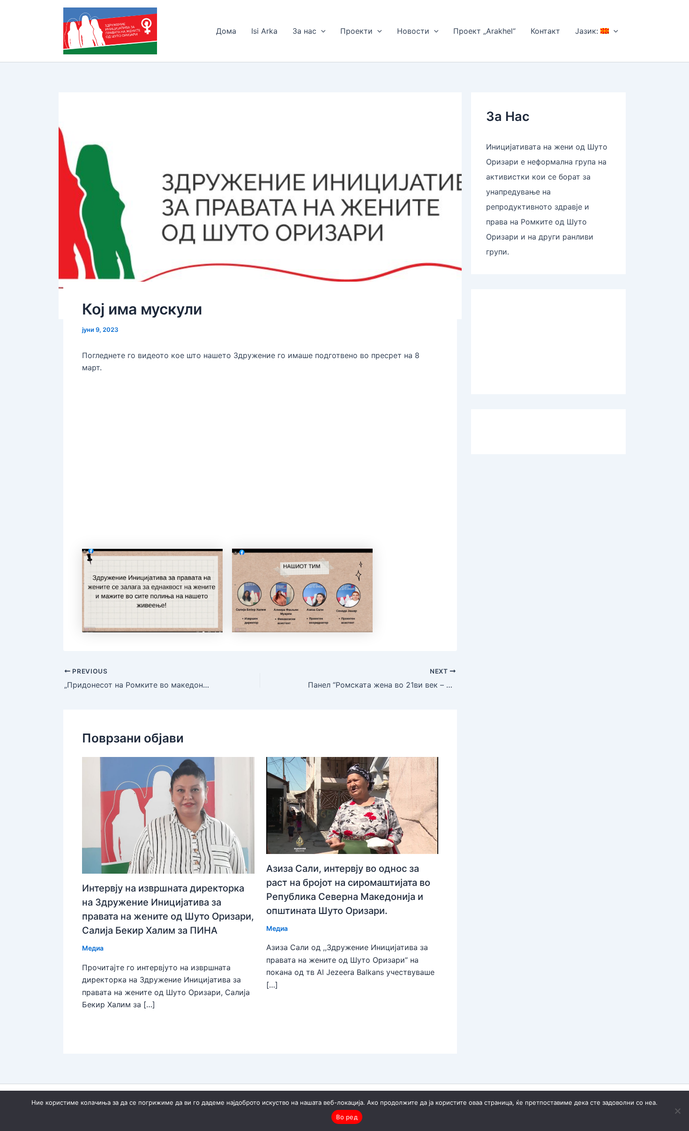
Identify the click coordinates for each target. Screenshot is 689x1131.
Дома (226, 31)
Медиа (93, 948)
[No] (677, 1111)
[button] (321, 31)
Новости (413, 31)
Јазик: (587, 31)
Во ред (347, 1117)
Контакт (545, 31)
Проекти (356, 31)
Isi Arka (264, 31)
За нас (304, 31)
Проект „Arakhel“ (484, 31)
